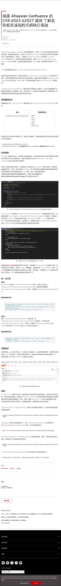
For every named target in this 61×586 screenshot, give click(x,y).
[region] (30, 580)
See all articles (5, 523)
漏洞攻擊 (19, 468)
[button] (6, 500)
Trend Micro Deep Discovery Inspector (13, 452)
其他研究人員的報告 (10, 265)
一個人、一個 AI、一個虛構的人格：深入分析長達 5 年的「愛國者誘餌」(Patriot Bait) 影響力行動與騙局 (26, 514)
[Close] (58, 577)
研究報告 (12, 468)
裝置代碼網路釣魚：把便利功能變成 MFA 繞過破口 (13, 520)
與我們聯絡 (6, 500)
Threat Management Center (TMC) (14, 425)
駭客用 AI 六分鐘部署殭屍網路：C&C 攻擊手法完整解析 (15, 517)
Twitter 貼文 (8, 80)
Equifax (26, 54)
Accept (35, 583)
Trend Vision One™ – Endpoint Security (13, 407)
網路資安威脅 (4, 468)
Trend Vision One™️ (38, 399)
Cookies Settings (24, 583)
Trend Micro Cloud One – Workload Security (15, 437)
